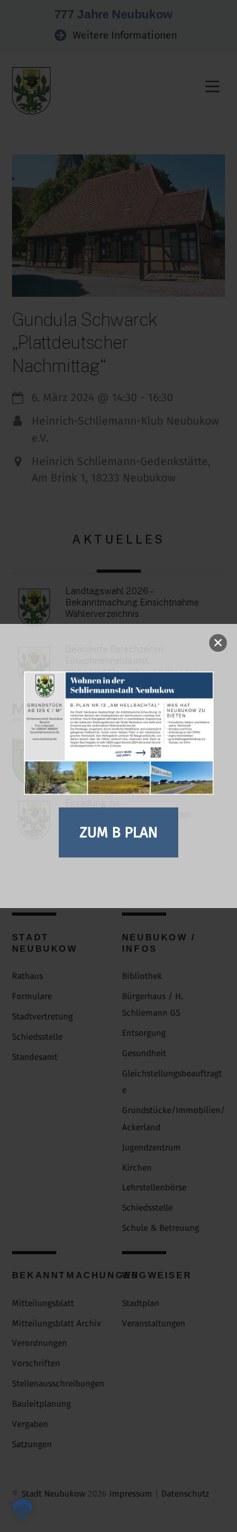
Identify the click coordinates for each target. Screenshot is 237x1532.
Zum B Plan (119, 832)
